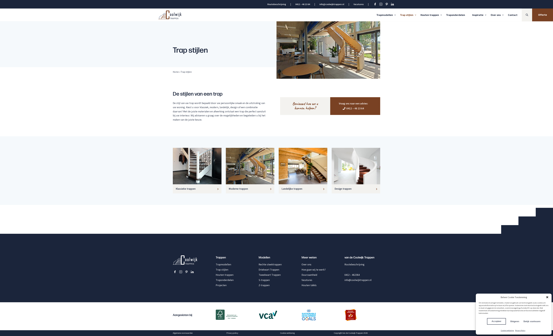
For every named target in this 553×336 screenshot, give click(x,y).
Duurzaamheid (309, 274)
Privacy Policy (520, 330)
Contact (512, 15)
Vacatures (359, 4)
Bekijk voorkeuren (531, 321)
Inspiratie (477, 15)
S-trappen (264, 280)
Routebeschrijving (276, 4)
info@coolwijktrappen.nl (331, 4)
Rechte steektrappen (270, 264)
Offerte (542, 14)
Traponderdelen (455, 15)
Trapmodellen (384, 15)
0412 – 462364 (352, 274)
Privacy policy (232, 333)
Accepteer (496, 321)
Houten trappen (430, 15)
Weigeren (514, 321)
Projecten (221, 285)
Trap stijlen (406, 15)
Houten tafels (309, 285)
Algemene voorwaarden (183, 333)
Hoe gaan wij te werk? (314, 269)
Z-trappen (264, 285)
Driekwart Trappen (269, 269)
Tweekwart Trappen (270, 274)
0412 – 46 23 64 (302, 4)
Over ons (496, 15)
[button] (547, 297)
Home (176, 71)
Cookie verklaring (507, 330)
